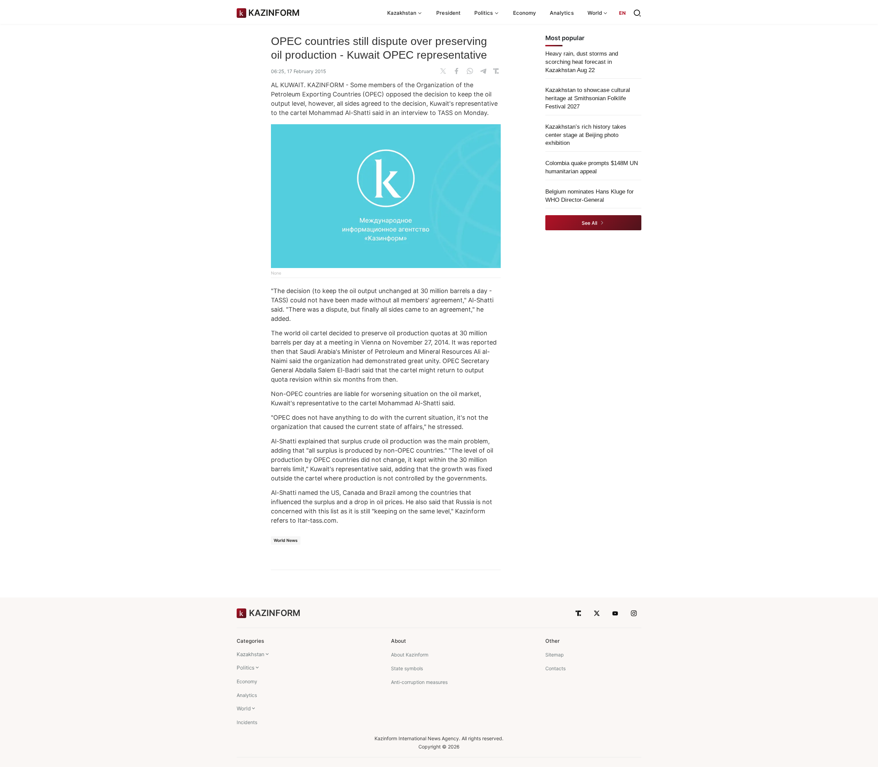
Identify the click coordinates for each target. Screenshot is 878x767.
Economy (524, 13)
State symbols (407, 668)
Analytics (562, 13)
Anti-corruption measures (419, 682)
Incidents (247, 722)
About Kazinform (409, 655)
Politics (245, 667)
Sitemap (554, 655)
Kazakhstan (250, 654)
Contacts (555, 668)
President (448, 13)
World (244, 708)
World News (286, 540)
